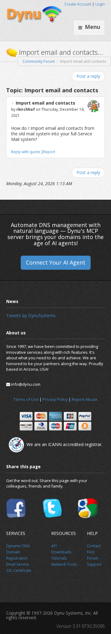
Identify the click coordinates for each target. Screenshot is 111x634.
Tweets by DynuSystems (31, 315)
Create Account (77, 4)
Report (49, 151)
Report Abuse (84, 399)
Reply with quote (25, 151)
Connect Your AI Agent (55, 262)
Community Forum (39, 61)
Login (100, 4)
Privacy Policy (55, 399)
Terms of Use (26, 399)
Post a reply (88, 76)
